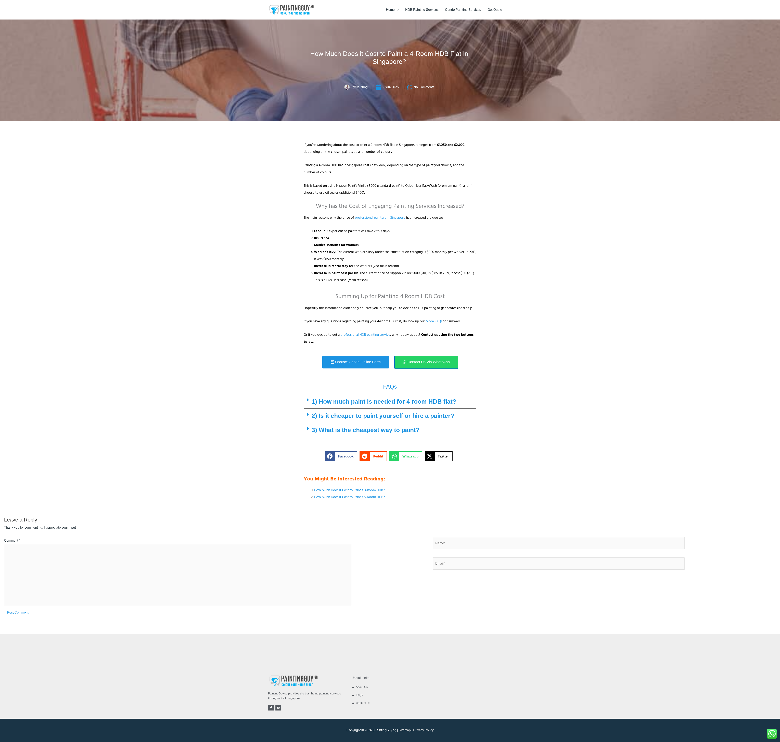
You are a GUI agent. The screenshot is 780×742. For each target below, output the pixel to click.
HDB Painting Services (422, 9)
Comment (12, 540)
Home (390, 9)
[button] (390, 401)
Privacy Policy (423, 730)
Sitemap (405, 730)
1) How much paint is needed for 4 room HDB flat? (384, 401)
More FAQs (434, 321)
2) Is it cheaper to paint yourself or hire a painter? (383, 415)
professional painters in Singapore (380, 217)
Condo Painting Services (463, 9)
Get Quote (495, 9)
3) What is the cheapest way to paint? (365, 430)
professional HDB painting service (365, 334)
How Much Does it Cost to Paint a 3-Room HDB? (349, 490)
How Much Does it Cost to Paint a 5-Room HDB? (349, 497)
